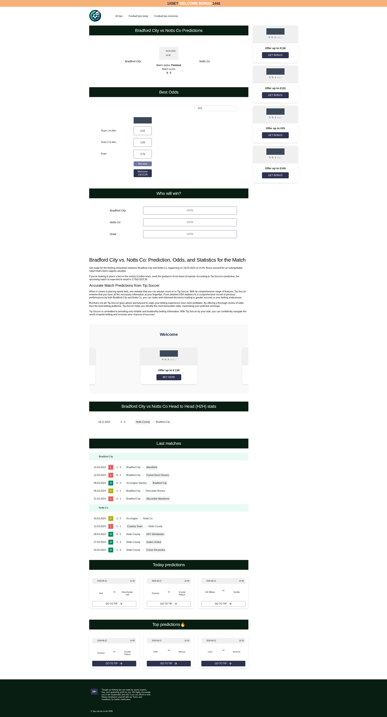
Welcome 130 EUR (143, 173)
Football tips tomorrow (166, 16)
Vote (190, 210)
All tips (119, 16)
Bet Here (169, 377)
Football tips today (138, 16)
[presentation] (113, 366)
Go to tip (112, 603)
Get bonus (275, 55)
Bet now (142, 163)
